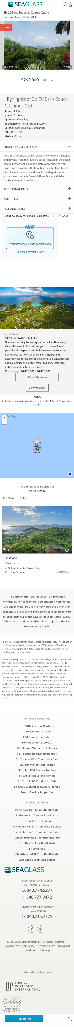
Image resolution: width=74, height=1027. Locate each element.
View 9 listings (37, 387)
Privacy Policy (46, 945)
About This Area (37, 376)
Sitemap (45, 950)
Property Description (20, 146)
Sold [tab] (23, 498)
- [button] (4, 422)
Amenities (10, 198)
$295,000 (11, 558)
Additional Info (15, 189)
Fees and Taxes (14, 208)
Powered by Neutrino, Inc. (19, 945)
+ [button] (4, 417)
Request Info (24, 1018)
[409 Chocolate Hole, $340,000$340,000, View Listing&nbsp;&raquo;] (36, 447)
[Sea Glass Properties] (24, 6)
